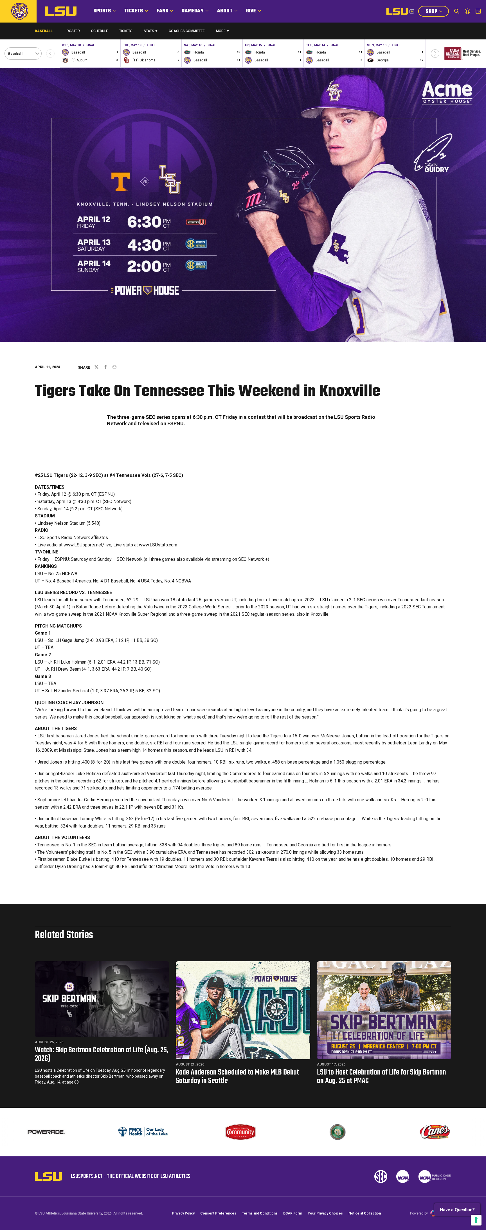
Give (251, 11)
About (225, 11)
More (221, 31)
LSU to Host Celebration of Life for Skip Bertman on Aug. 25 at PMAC (381, 1076)
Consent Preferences (218, 1213)
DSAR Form (292, 1213)
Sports (102, 11)
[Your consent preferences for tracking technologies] (476, 1220)
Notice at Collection (364, 1213)
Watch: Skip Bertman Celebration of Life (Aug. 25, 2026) (101, 1054)
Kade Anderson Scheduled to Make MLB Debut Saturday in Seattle (237, 1076)
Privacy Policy (183, 1213)
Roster (73, 31)
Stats (149, 31)
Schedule (99, 31)
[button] (435, 53)
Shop (437, 12)
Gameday (192, 11)
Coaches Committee (187, 31)
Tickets (133, 11)
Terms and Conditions (260, 1213)
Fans (162, 11)
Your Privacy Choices (325, 1213)
